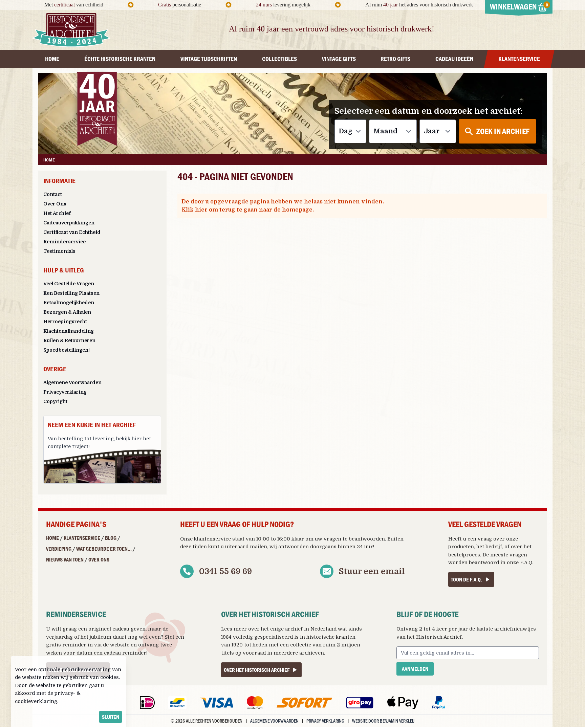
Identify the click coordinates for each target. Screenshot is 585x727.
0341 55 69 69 (225, 571)
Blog (110, 537)
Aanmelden (415, 668)
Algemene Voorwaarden (72, 382)
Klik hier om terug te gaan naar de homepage (246, 210)
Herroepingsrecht (65, 321)
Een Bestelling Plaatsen (71, 293)
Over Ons (54, 203)
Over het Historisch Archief (256, 669)
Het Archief (57, 213)
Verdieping (58, 548)
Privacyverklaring (65, 392)
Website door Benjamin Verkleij (383, 721)
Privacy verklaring (325, 721)
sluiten (110, 716)
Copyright (55, 401)
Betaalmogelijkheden (68, 302)
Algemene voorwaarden (274, 721)
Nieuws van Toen (65, 559)
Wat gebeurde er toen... (104, 548)
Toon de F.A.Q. (466, 579)
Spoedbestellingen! (66, 350)
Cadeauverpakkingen (68, 222)
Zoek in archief (502, 131)
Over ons (98, 559)
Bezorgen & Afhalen (67, 312)
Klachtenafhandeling (68, 331)
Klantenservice (82, 537)
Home (52, 537)
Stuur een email (372, 571)
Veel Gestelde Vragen (68, 283)
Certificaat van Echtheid (72, 232)
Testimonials (59, 251)
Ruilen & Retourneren (69, 340)
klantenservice (212, 539)
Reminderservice (64, 241)
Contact (52, 194)
